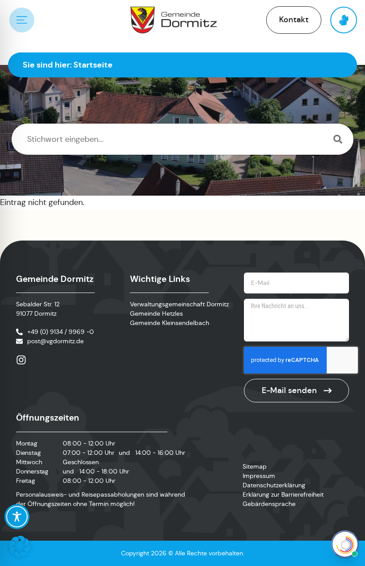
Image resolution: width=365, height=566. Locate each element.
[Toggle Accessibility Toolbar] (16, 516)
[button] (19, 546)
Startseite (93, 65)
